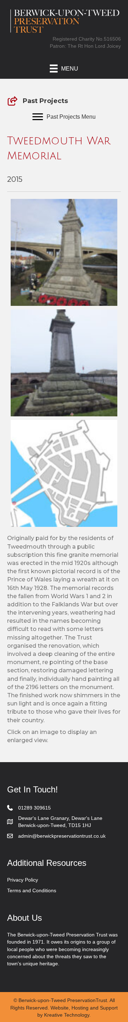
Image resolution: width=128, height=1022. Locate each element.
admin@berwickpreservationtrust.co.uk (62, 836)
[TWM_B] (64, 362)
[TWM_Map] (64, 473)
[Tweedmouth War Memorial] (64, 252)
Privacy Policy (22, 880)
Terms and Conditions (31, 890)
